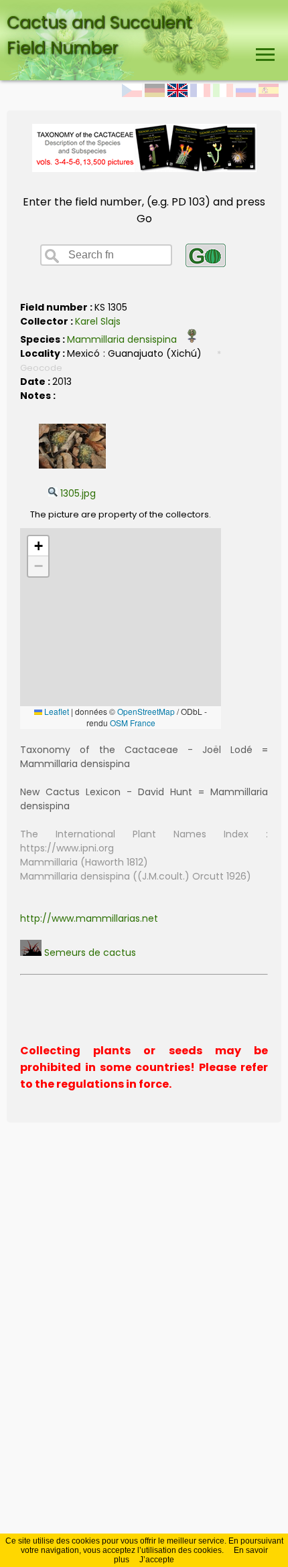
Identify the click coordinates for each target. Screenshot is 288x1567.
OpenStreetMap (146, 711)
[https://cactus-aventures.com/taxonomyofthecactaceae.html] (144, 168)
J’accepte (156, 1559)
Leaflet (55, 711)
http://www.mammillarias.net (89, 918)
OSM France (132, 722)
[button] (38, 546)
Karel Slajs (98, 321)
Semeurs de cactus (89, 952)
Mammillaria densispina (126, 339)
